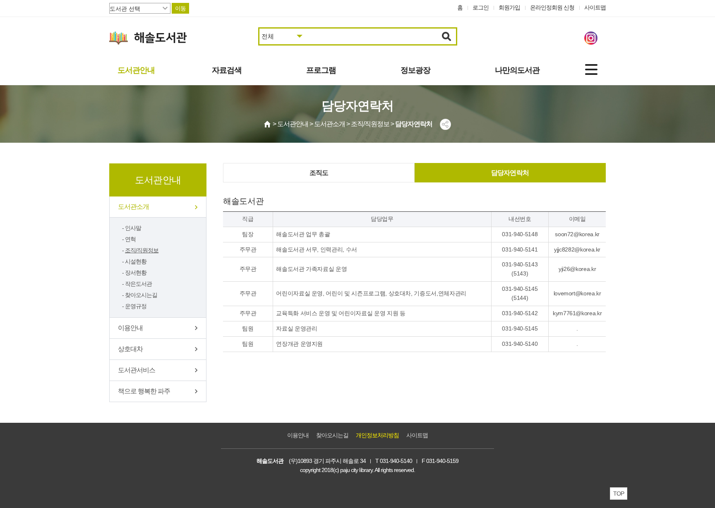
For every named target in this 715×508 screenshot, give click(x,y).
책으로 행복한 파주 (144, 391)
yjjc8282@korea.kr (577, 249)
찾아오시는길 (141, 295)
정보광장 (415, 70)
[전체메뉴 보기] (591, 69)
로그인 (481, 7)
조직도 (319, 172)
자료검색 (227, 70)
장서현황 (135, 272)
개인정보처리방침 (377, 435)
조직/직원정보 (141, 250)
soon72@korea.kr (577, 234)
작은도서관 (138, 283)
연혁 (130, 239)
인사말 (133, 228)
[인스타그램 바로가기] (590, 38)
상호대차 (130, 348)
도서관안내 (136, 70)
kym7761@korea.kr (577, 313)
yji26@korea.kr (577, 269)
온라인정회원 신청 (552, 7)
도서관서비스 (136, 370)
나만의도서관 (517, 70)
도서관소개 (133, 206)
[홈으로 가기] (267, 124)
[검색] (446, 36)
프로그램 (321, 70)
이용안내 (130, 327)
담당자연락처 (510, 172)
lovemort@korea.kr (577, 293)
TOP (618, 493)
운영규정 (135, 306)
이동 (180, 8)
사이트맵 (595, 7)
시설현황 (135, 261)
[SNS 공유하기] (445, 124)
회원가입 (509, 7)
